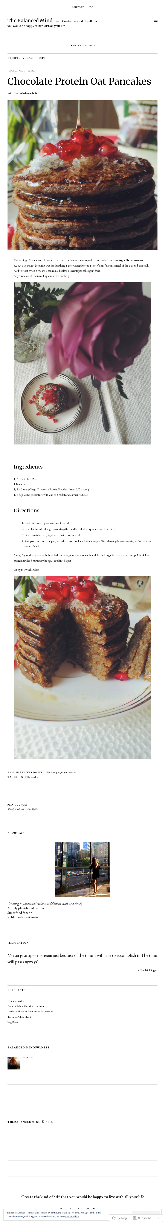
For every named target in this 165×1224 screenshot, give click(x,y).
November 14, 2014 (27, 70)
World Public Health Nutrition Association (30, 1011)
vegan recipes (35, 58)
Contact (78, 7)
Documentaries (16, 1001)
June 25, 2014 (27, 1057)
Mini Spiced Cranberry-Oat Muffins (23, 807)
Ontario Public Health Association (26, 1006)
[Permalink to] (14, 1063)
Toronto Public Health (20, 1017)
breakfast (35, 777)
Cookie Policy (72, 1216)
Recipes (14, 58)
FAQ (91, 7)
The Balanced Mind (30, 20)
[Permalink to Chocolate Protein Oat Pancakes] (82, 249)
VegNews (13, 1022)
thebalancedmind (28, 93)
